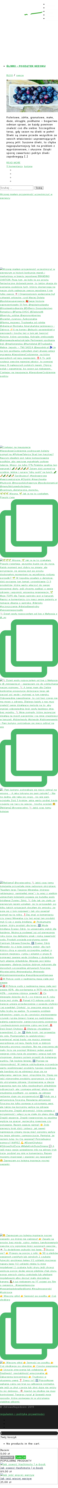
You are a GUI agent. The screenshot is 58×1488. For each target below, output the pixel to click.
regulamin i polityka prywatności (22, 1414)
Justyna (28, 166)
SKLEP (50, 15)
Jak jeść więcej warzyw (16, 1478)
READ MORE (13, 162)
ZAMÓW (20, 1457)
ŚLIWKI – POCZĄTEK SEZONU (26, 66)
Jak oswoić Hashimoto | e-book (21, 1468)
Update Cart (7, 1457)
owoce (20, 75)
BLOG (49, 11)
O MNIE (50, 4)
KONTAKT (52, 18)
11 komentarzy (14, 166)
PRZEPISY (52, 7)
